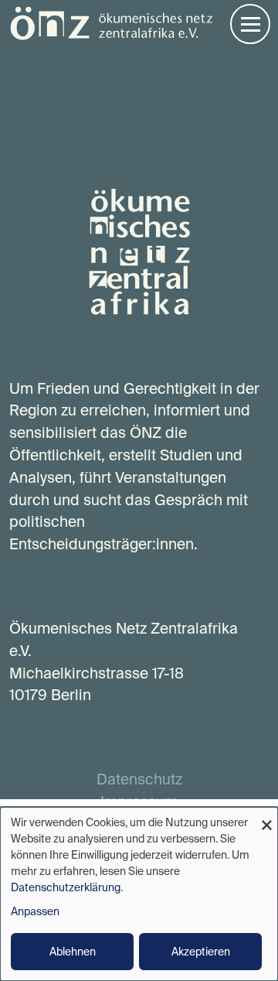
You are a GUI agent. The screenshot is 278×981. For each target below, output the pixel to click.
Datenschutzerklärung (65, 887)
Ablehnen (72, 951)
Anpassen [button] (35, 911)
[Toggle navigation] (250, 24)
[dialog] (139, 894)
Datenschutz (139, 779)
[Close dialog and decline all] (266, 816)
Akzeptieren (200, 951)
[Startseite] (111, 22)
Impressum (139, 801)
